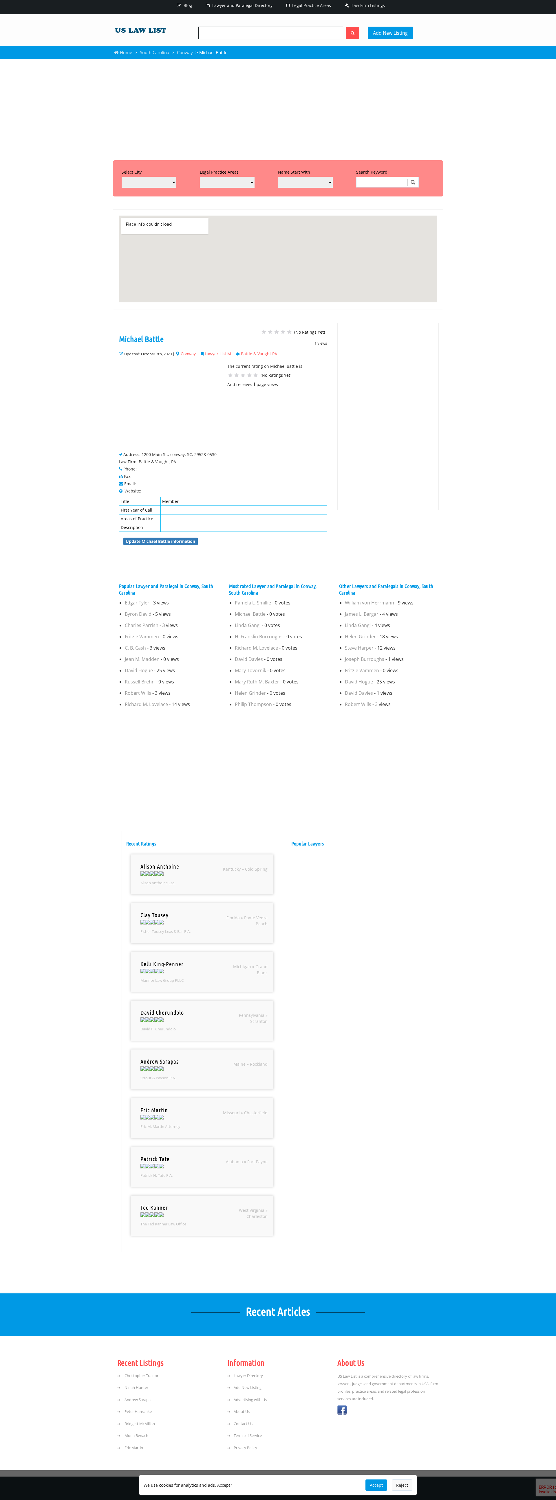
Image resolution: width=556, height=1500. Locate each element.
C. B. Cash (135, 648)
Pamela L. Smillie (253, 603)
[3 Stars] (276, 332)
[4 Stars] (283, 332)
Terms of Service (248, 1435)
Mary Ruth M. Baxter (257, 682)
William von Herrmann (369, 603)
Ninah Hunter (136, 1387)
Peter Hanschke (138, 1411)
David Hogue (139, 670)
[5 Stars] (289, 332)
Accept (376, 1485)
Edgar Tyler (137, 603)
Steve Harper (359, 648)
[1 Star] (264, 332)
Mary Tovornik (250, 670)
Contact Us (243, 1423)
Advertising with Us (250, 1399)
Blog (187, 5)
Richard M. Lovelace (146, 704)
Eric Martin (133, 1447)
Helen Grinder (250, 693)
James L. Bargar (361, 614)
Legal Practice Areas (311, 5)
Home (125, 52)
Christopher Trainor (141, 1375)
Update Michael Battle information (160, 541)
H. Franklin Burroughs (259, 636)
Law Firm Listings (367, 5)
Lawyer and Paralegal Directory (241, 5)
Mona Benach (136, 1435)
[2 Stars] (270, 332)
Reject (402, 1485)
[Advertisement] (278, 108)
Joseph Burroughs (364, 659)
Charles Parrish (141, 625)
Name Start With (294, 172)
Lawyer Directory (248, 1375)
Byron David (138, 614)
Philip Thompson (253, 704)
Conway (185, 52)
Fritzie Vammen (142, 636)
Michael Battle (250, 614)
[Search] (352, 33)
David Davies (249, 659)
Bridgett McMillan (139, 1423)
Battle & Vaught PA (259, 353)
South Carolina (154, 52)
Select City (132, 172)
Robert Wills (138, 693)
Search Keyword (371, 172)
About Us (242, 1411)
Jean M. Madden (142, 659)
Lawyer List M (218, 353)
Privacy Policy (245, 1447)
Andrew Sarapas (138, 1399)
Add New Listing (390, 33)
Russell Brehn (140, 682)
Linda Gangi (248, 625)
